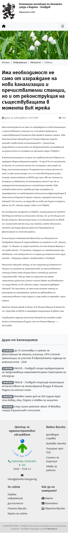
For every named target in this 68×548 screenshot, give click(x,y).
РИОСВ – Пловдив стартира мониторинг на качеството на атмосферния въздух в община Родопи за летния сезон (33, 386)
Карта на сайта (17, 513)
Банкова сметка (56, 443)
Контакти (51, 503)
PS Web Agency (51, 529)
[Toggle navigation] (62, 26)
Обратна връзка (54, 508)
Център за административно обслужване (22, 430)
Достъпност (15, 503)
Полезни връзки (17, 508)
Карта (48, 498)
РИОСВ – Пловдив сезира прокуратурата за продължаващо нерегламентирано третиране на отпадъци (34, 372)
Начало (6, 62)
